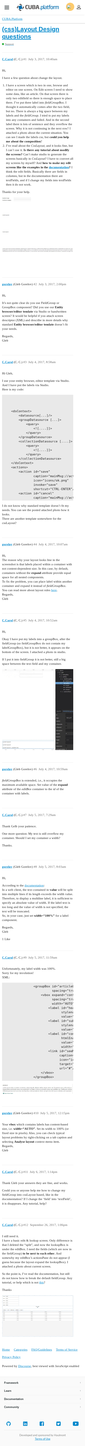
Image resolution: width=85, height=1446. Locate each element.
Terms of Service (67, 1349)
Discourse (24, 1366)
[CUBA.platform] (6, 7)
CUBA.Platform (12, 19)
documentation (59, 167)
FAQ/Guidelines (41, 1349)
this (41, 1282)
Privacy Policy (11, 1357)
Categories (20, 1349)
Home (6, 1349)
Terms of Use (42, 1438)
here (54, 590)
